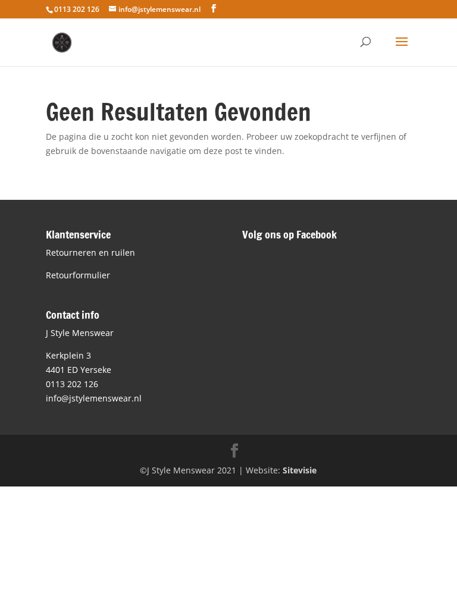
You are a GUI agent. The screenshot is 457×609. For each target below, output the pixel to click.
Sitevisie (300, 470)
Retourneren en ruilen (90, 252)
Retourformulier (78, 275)
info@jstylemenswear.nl (94, 398)
